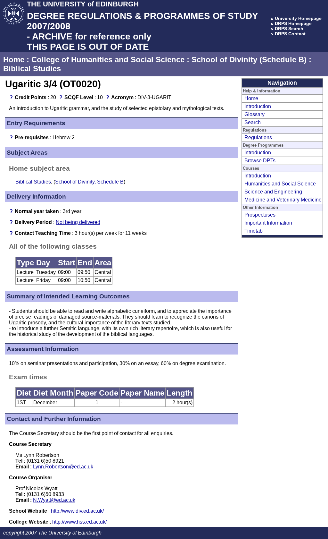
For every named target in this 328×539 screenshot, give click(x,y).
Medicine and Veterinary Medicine (283, 199)
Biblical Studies (32, 68)
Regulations (258, 137)
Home (13, 59)
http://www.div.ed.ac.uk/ (77, 511)
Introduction (257, 106)
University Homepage (298, 18)
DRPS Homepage (293, 23)
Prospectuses (259, 215)
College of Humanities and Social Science (107, 59)
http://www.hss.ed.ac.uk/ (79, 522)
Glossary (254, 114)
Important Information (268, 223)
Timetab (253, 231)
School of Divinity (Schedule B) (249, 59)
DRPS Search (289, 28)
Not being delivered (78, 222)
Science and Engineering (273, 191)
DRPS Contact (290, 33)
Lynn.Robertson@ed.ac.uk (63, 466)
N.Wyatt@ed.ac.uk (54, 500)
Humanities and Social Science (280, 183)
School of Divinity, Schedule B (89, 181)
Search (252, 122)
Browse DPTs (259, 160)
